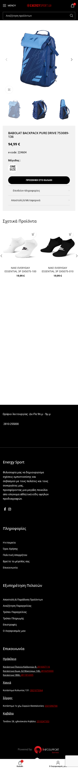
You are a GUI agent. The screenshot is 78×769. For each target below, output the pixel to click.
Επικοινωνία (10, 567)
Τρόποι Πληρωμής (13, 618)
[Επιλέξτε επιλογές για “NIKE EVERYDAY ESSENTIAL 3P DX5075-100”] (33, 234)
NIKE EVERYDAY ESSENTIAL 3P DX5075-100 (20, 269)
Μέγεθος (13, 160)
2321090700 (51, 706)
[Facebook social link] (5, 509)
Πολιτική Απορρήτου (15, 555)
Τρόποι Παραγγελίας (15, 612)
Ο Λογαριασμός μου (14, 630)
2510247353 (43, 721)
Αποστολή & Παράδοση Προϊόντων (23, 599)
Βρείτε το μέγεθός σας (16, 561)
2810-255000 (11, 424)
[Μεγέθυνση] (9, 89)
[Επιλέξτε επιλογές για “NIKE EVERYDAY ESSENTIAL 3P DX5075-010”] (70, 234)
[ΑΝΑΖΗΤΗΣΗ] (71, 16)
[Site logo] (39, 5)
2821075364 (36, 690)
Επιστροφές (10, 624)
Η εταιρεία (9, 542)
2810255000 (47, 671)
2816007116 (43, 666)
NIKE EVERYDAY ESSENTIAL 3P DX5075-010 (57, 269)
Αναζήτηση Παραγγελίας (17, 605)
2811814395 (27, 675)
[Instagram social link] (9, 509)
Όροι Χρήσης (10, 548)
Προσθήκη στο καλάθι (39, 180)
